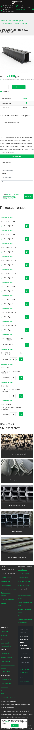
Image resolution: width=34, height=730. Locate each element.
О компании (4, 631)
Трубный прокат (5, 581)
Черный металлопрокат (15, 21)
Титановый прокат (23, 585)
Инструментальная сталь (8, 589)
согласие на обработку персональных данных (11, 195)
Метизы (3, 603)
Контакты (4, 635)
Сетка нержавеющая (24, 616)
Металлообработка (6, 657)
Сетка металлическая (7, 599)
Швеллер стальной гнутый (17, 505)
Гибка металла (5, 661)
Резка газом (4, 687)
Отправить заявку (17, 156)
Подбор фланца (5, 671)
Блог (2, 639)
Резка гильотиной (6, 683)
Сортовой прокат (7, 23)
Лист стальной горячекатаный (17, 557)
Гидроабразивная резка (8, 697)
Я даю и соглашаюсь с (11, 196)
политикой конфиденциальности (9, 198)
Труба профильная (17, 531)
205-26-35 (8, 6)
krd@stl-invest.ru (23, 6)
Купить (18, 87)
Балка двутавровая (21, 23)
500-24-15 (8, 9)
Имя (2, 167)
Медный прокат (22, 570)
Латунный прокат (23, 577)
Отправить (28, 196)
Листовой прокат (6, 585)
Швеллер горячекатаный (17, 480)
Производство (5, 653)
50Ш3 (25, 98)
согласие (7, 722)
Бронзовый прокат (23, 573)
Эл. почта (4, 173)
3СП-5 (25, 103)
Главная (2, 21)
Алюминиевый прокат (24, 581)
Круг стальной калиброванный (17, 454)
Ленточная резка (6, 679)
